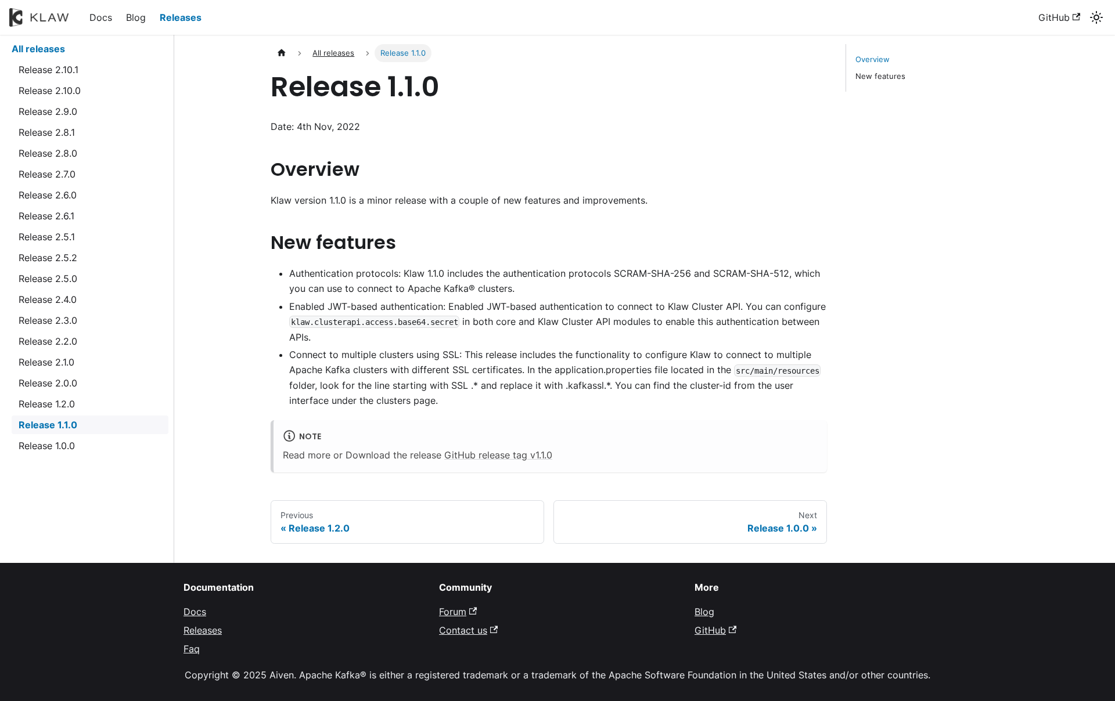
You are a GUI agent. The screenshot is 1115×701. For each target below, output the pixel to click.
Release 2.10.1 (48, 69)
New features (880, 76)
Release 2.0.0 (48, 383)
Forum (452, 611)
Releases (181, 17)
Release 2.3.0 (48, 320)
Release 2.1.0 (46, 362)
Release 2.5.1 (47, 237)
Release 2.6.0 (48, 195)
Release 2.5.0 (48, 278)
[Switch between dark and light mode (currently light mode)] (1096, 17)
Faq (192, 649)
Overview (872, 59)
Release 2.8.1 (47, 132)
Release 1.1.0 (48, 425)
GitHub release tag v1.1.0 (498, 455)
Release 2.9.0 (48, 111)
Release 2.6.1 (46, 216)
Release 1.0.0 (47, 445)
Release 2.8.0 (48, 153)
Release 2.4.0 (48, 299)
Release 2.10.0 (50, 90)
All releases (38, 49)
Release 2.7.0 (47, 174)
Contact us (463, 630)
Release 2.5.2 (48, 257)
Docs (100, 17)
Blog (136, 17)
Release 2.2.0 (48, 341)
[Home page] (282, 53)
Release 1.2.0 (47, 404)
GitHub (1054, 17)
